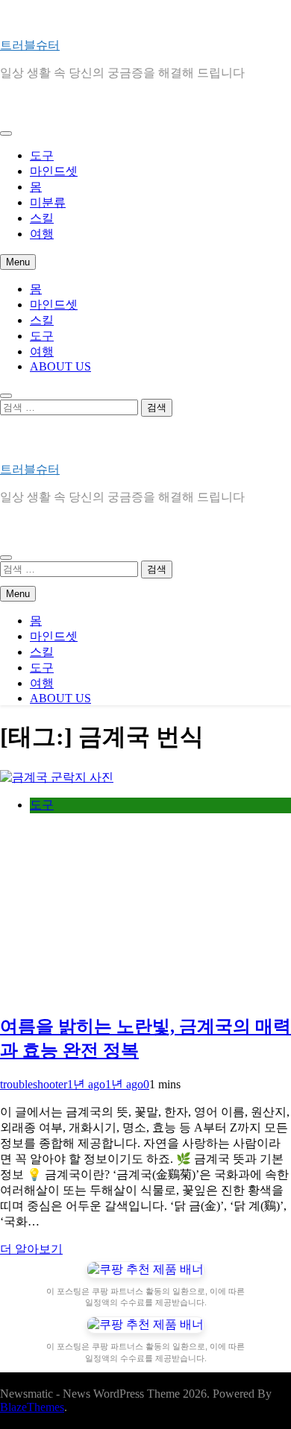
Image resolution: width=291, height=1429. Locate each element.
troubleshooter (33, 1084)
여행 (42, 233)
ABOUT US (60, 366)
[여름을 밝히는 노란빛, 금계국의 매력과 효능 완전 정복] (56, 777)
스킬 (42, 218)
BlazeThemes (32, 1407)
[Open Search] (6, 396)
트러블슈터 (30, 45)
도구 (42, 155)
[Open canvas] (6, 133)
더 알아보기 (31, 1249)
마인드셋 (54, 171)
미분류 (48, 202)
